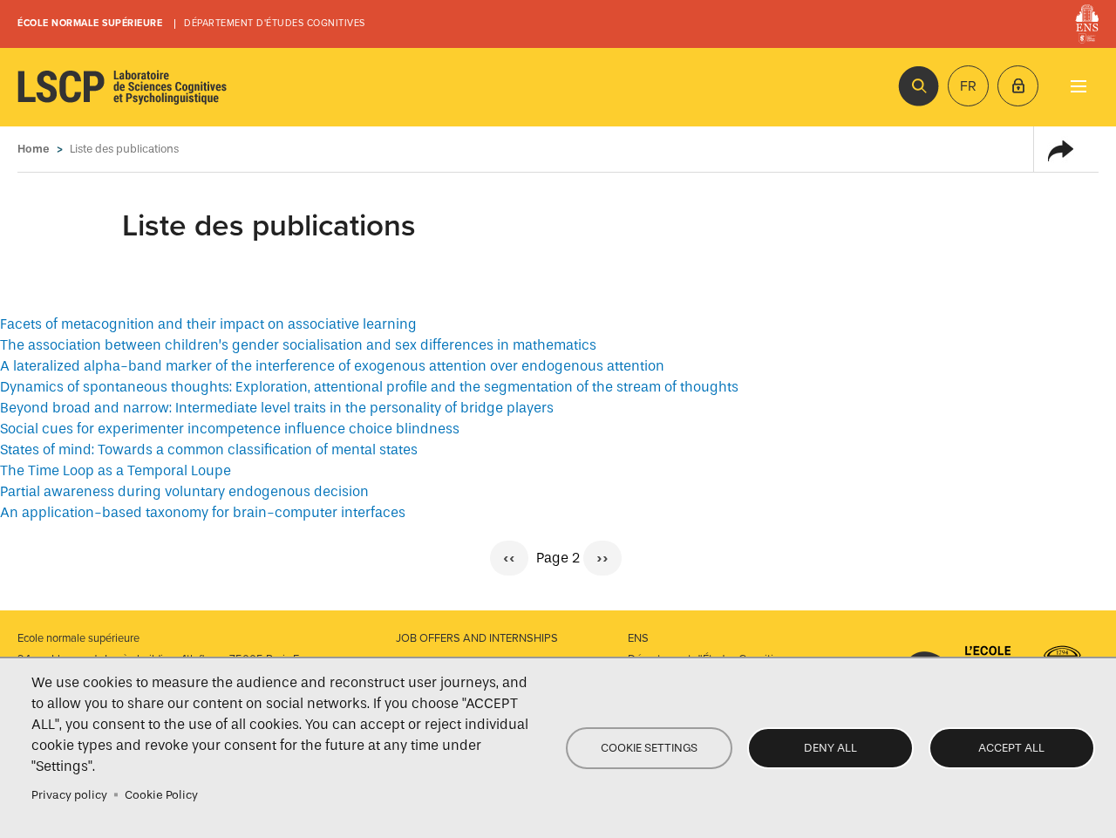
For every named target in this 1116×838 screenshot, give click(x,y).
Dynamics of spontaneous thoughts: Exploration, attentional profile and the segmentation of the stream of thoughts (369, 386)
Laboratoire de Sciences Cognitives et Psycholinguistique (122, 87)
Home (33, 148)
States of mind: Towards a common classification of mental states (209, 449)
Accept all (1011, 747)
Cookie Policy (161, 794)
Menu (1078, 85)
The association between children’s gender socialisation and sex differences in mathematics (298, 345)
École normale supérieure (89, 23)
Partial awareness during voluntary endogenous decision (184, 491)
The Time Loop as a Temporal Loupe (115, 470)
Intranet (1017, 85)
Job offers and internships (477, 638)
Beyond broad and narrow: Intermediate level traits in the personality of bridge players (277, 407)
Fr (968, 86)
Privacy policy (69, 794)
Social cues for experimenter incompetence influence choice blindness (229, 428)
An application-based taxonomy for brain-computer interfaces (202, 512)
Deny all (830, 747)
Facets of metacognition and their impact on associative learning (208, 324)
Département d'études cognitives (274, 23)
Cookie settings (649, 747)
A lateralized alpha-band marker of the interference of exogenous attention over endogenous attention (332, 366)
